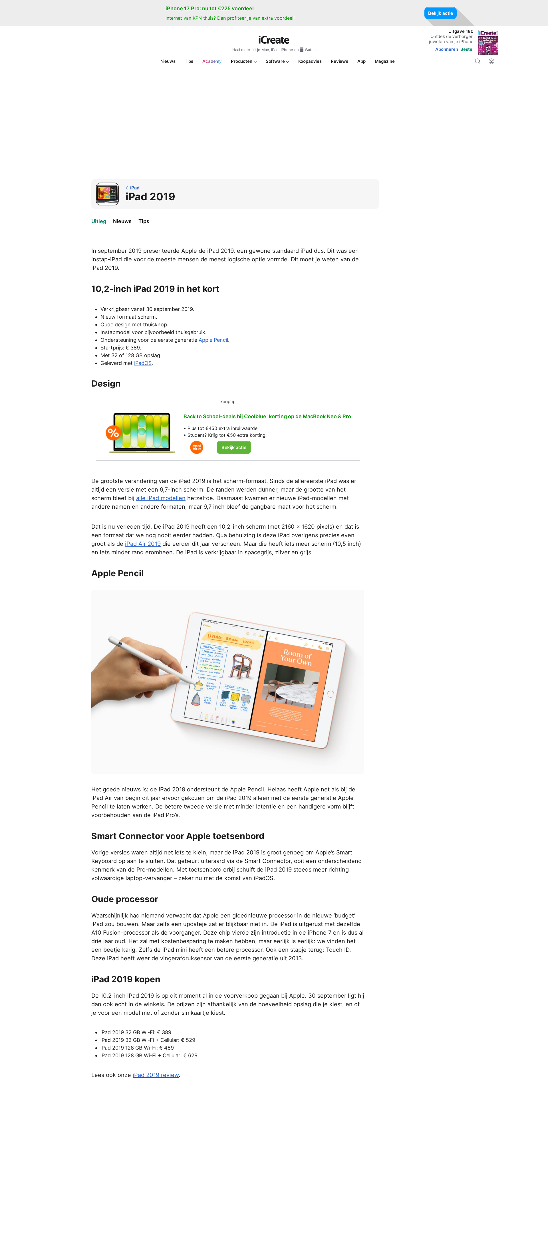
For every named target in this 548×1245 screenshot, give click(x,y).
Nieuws (122, 221)
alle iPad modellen (161, 498)
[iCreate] (274, 39)
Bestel (467, 49)
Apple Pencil (213, 340)
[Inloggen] (491, 61)
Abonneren (446, 49)
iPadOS (143, 363)
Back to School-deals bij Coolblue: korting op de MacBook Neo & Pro (267, 416)
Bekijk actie (440, 13)
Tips (143, 221)
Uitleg (98, 221)
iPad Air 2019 (143, 543)
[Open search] (478, 61)
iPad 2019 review (156, 1075)
